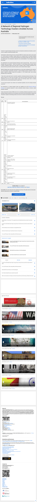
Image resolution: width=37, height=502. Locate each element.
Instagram (3, 482)
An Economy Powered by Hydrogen (25, 43)
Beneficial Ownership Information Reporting (8, 447)
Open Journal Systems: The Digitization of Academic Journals (16, 305)
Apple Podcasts (4, 479)
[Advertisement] (9, 42)
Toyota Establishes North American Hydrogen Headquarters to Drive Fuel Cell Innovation (9, 208)
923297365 (7, 422)
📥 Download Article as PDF (18, 194)
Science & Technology (7, 24)
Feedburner (22, 187)
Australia (14, 24)
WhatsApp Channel (4, 486)
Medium (3, 484)
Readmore (9, 308)
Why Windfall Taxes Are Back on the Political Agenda (18, 250)
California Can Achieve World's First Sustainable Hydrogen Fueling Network (26, 45)
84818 (6, 426)
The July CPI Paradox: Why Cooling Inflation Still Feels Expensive (19, 245)
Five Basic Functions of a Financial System (12, 318)
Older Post (33, 214)
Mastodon (3, 483)
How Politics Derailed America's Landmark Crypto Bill (18, 254)
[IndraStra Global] (10, 2)
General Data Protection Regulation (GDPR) (8, 450)
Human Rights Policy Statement (6, 452)
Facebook (3, 480)
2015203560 (11, 423)
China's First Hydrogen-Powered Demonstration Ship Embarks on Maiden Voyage (26, 41)
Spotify (3, 485)
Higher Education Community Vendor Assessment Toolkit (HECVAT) (11, 451)
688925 (9, 428)
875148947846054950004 (8, 425)
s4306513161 (8, 427)
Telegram (28, 187)
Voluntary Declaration (5, 453)
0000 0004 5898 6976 (6, 424)
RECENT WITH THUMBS (6, 238)
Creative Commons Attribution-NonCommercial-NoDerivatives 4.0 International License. (17, 441)
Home (2, 24)
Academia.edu (4, 478)
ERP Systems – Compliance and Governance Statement (9, 449)
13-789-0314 (9, 429)
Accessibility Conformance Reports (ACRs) (8, 446)
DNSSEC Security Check (5, 448)
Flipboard (18, 187)
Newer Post (4, 214)
